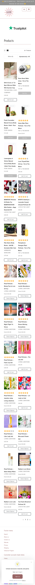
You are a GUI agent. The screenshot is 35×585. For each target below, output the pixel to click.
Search (6, 534)
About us (6, 537)
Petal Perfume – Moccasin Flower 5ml (23, 436)
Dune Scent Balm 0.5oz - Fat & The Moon (23, 80)
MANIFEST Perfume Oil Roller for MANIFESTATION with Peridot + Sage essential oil (10, 205)
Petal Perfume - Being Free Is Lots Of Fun (9, 286)
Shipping (6, 548)
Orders (6, 558)
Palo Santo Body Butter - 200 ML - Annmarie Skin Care (10, 245)
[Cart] (29, 9)
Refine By (10, 56)
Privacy (6, 545)
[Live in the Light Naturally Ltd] (9, 13)
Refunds (6, 542)
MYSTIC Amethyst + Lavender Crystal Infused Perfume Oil (24, 202)
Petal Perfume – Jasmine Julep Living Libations (9, 398)
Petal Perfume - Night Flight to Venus (8, 324)
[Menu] (24, 9)
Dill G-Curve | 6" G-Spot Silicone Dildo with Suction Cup (10, 85)
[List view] (8, 50)
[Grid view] (5, 50)
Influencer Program (9, 550)
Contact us (7, 539)
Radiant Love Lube (10, 502)
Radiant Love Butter (24, 469)
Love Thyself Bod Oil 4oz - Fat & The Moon (24, 163)
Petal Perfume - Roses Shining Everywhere (22, 324)
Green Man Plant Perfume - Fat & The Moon (24, 125)
